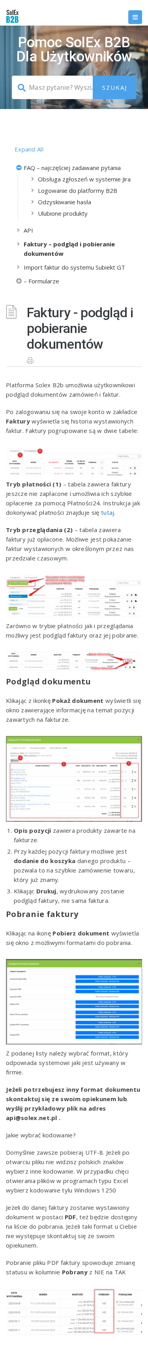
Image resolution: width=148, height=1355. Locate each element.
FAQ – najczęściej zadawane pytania (72, 168)
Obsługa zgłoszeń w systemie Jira (84, 179)
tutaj (107, 512)
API (28, 230)
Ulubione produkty (63, 213)
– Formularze (41, 281)
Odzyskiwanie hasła (64, 202)
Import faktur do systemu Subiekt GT (74, 267)
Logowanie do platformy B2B (77, 190)
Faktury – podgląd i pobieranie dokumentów (69, 248)
